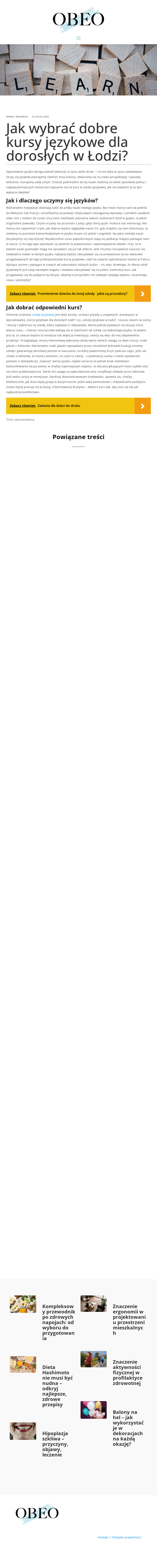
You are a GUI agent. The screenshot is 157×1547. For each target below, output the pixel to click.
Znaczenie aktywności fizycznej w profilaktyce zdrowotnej (127, 1372)
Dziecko (69, 683)
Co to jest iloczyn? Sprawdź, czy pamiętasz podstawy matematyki (67, 810)
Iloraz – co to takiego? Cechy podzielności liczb (72, 1219)
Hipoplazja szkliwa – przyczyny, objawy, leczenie (55, 1444)
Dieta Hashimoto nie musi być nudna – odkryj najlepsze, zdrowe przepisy (57, 1386)
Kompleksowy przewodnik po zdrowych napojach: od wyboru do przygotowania (58, 1322)
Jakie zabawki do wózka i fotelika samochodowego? (78, 676)
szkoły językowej (43, 315)
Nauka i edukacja (17, 116)
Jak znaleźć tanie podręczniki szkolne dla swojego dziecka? (75, 1084)
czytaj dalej (29, 573)
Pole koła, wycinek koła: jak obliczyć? (61, 945)
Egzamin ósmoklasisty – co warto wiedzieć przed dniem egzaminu (74, 541)
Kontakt (103, 1537)
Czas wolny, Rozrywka (50, 683)
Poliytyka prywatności (126, 1537)
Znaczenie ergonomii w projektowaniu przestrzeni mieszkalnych (129, 1319)
